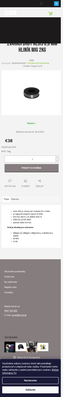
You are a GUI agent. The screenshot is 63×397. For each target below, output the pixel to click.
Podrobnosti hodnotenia (38, 63)
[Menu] (56, 4)
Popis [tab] (6, 199)
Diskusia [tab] (15, 199)
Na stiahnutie (10, 282)
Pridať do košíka (31, 168)
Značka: (32, 66)
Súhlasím (30, 389)
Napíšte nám (10, 287)
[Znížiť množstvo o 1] (57, 160)
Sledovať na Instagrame (28, 357)
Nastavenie (30, 380)
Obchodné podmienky (14, 271)
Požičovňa (9, 276)
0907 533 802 (10, 310)
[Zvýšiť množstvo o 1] (57, 157)
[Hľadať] (41, 4)
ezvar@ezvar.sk (19, 315)
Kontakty (8, 292)
